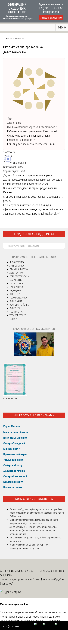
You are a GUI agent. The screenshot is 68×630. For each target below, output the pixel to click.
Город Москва (11, 426)
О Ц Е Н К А (14, 294)
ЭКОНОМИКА (15, 301)
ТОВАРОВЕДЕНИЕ (17, 315)
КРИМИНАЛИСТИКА (18, 269)
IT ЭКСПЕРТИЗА (16, 262)
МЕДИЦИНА (15, 290)
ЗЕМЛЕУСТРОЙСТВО (19, 304)
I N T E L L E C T (16, 283)
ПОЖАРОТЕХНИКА (18, 297)
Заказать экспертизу (51, 17)
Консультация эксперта (34, 499)
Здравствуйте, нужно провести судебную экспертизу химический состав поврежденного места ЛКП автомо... (36, 513)
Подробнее (54, 620)
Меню (62, 27)
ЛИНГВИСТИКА (16, 265)
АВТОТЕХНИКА (16, 272)
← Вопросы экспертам (13, 38)
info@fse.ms (51, 12)
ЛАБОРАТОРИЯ (16, 287)
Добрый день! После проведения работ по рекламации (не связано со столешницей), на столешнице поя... (33, 530)
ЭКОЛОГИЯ (14, 308)
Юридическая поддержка (34, 234)
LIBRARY (13, 319)
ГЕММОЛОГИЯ (16, 311)
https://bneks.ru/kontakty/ (45, 213)
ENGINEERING (15, 279)
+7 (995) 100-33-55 (51, 8)
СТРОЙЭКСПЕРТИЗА (19, 276)
